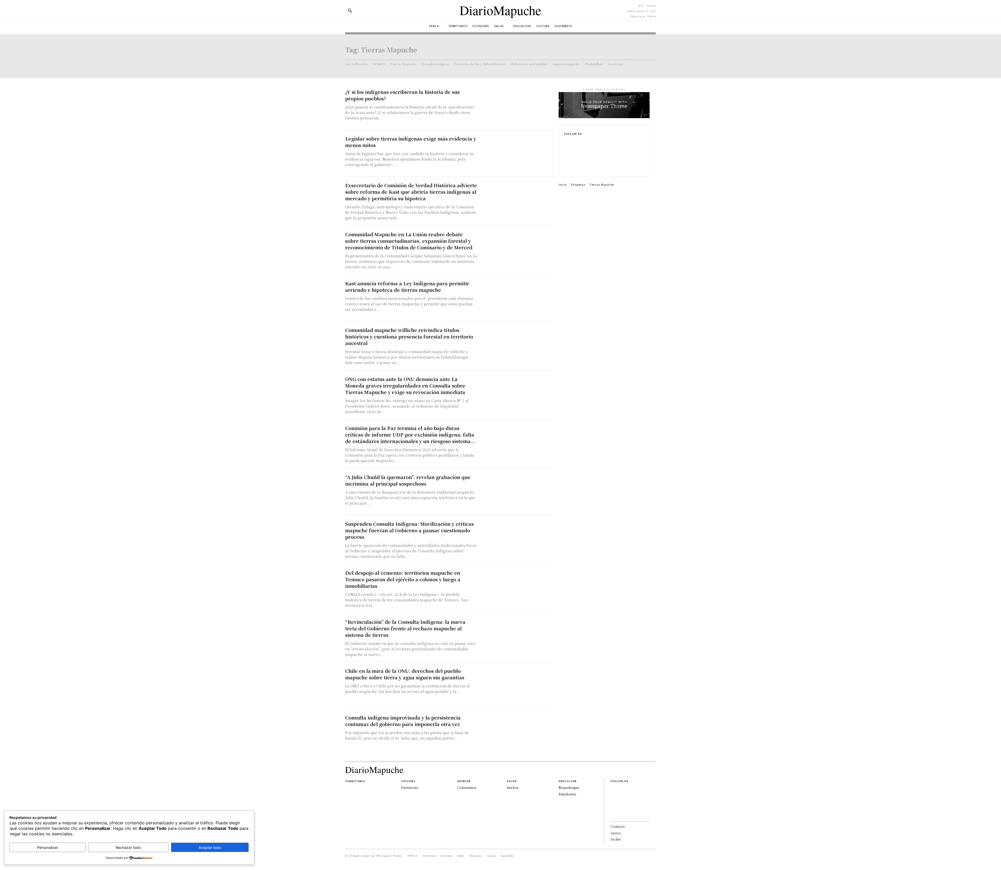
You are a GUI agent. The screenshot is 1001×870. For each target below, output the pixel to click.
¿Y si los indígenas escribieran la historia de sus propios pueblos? (402, 95)
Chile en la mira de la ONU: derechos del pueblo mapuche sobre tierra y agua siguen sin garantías (404, 674)
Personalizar (47, 847)
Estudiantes (567, 794)
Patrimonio (409, 787)
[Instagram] (565, 151)
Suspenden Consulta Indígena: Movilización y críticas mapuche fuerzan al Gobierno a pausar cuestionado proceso (409, 530)
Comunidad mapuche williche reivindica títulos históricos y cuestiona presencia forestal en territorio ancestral (409, 336)
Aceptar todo (210, 847)
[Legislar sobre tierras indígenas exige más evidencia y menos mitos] (516, 153)
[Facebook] (565, 142)
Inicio (563, 184)
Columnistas (466, 787)
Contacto (618, 826)
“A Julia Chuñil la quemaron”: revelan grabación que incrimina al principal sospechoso (408, 480)
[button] (350, 10)
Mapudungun (569, 787)
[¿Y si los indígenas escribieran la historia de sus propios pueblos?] (516, 107)
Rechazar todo (128, 847)
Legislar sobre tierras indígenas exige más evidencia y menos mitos (410, 141)
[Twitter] (565, 167)
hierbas (512, 787)
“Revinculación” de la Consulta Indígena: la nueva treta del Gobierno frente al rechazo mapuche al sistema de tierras (405, 628)
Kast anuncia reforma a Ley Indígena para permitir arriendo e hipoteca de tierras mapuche (407, 286)
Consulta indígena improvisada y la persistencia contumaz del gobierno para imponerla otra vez (403, 720)
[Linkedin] (565, 159)
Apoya (616, 833)
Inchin (616, 839)
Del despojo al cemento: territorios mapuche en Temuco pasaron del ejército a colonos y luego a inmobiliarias (402, 579)
